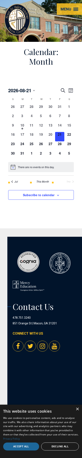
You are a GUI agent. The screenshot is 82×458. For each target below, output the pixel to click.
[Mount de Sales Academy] (17, 31)
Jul (16, 181)
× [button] (77, 409)
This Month (42, 181)
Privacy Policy (11, 438)
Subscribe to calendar (38, 195)
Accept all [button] (21, 446)
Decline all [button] (60, 446)
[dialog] (41, 431)
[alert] (41, 167)
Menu (66, 9)
